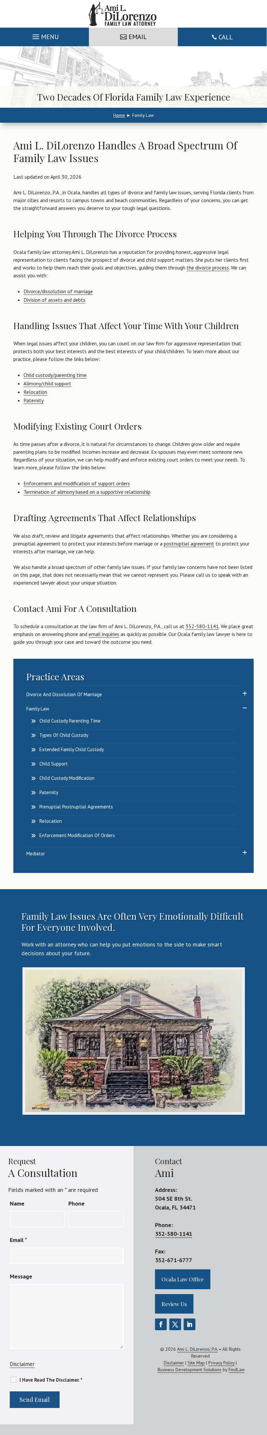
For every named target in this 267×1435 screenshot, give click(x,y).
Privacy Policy (221, 1363)
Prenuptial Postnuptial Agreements (76, 807)
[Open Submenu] (244, 693)
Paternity (33, 400)
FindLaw (237, 1370)
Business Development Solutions (189, 1370)
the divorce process (208, 267)
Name (17, 1203)
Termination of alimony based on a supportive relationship (86, 492)
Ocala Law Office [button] (183, 1279)
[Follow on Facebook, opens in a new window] (161, 1324)
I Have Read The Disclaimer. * (51, 1380)
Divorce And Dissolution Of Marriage (64, 694)
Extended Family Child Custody (71, 749)
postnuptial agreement (189, 543)
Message (21, 1276)
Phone (76, 1203)
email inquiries (104, 634)
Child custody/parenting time (55, 375)
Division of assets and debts (54, 300)
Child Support (53, 764)
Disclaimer (22, 1364)
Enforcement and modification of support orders (76, 483)
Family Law (37, 709)
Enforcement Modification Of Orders (77, 835)
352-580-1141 (202, 626)
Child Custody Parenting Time (70, 721)
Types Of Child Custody (63, 735)
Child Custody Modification (66, 778)
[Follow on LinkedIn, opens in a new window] (189, 1324)
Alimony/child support (47, 383)
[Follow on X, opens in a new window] (175, 1324)
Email (18, 1240)
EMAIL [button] (138, 37)
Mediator (35, 853)
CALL (225, 37)
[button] (45, 35)
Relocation (35, 392)
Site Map (196, 1363)
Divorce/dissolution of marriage (58, 291)
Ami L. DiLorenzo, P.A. (197, 1349)
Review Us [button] (174, 1303)
